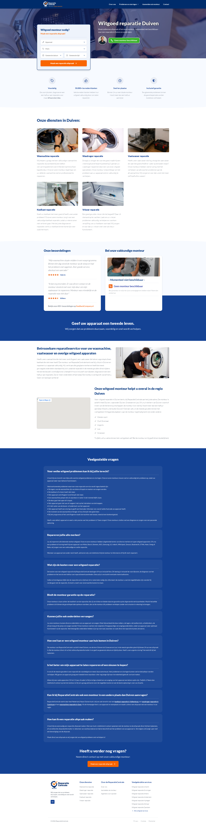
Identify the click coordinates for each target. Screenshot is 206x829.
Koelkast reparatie (85, 797)
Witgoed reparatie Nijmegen (141, 800)
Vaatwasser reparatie (86, 794)
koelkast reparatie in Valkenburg (126, 702)
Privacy (135, 821)
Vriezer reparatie (85, 800)
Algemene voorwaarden (109, 794)
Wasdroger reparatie (86, 790)
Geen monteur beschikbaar (125, 40)
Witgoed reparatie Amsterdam (141, 797)
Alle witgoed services (141, 811)
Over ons (112, 4)
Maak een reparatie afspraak (62, 63)
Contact (166, 4)
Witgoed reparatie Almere (140, 794)
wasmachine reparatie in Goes (71, 704)
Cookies (143, 821)
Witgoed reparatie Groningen (141, 790)
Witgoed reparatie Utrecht (140, 787)
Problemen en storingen (128, 4)
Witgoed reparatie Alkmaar (140, 804)
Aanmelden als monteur (151, 4)
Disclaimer (152, 821)
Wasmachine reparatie (87, 787)
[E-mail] (53, 802)
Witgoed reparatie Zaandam (141, 807)
